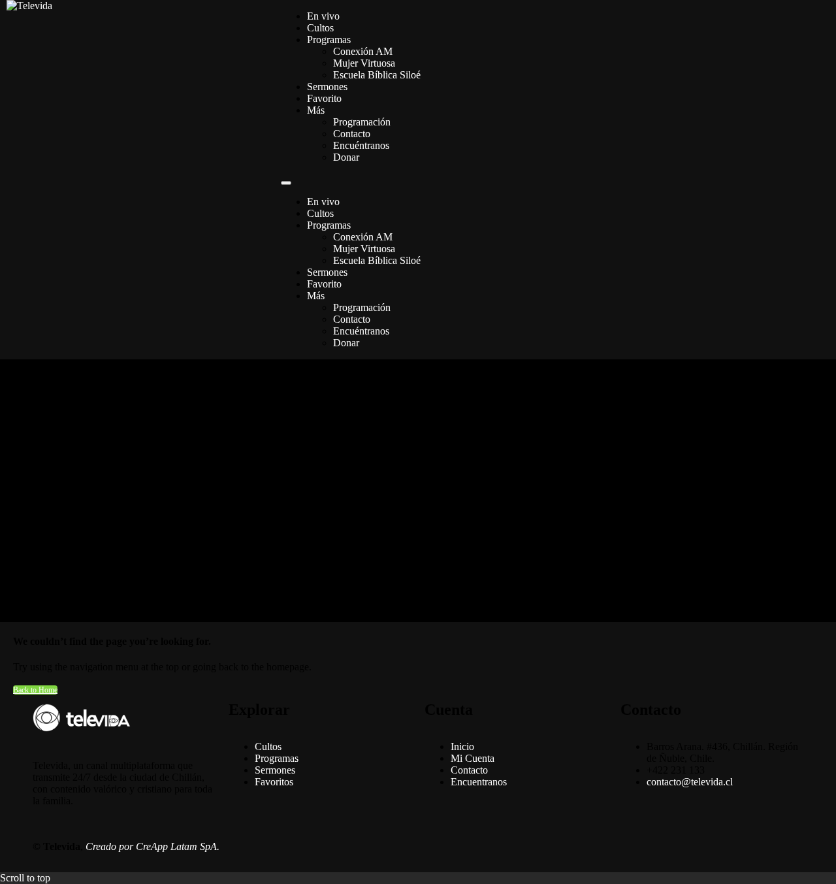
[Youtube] (511, 846)
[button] (286, 183)
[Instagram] (546, 846)
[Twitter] (476, 846)
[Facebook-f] (441, 846)
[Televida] (29, 5)
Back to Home (35, 690)
